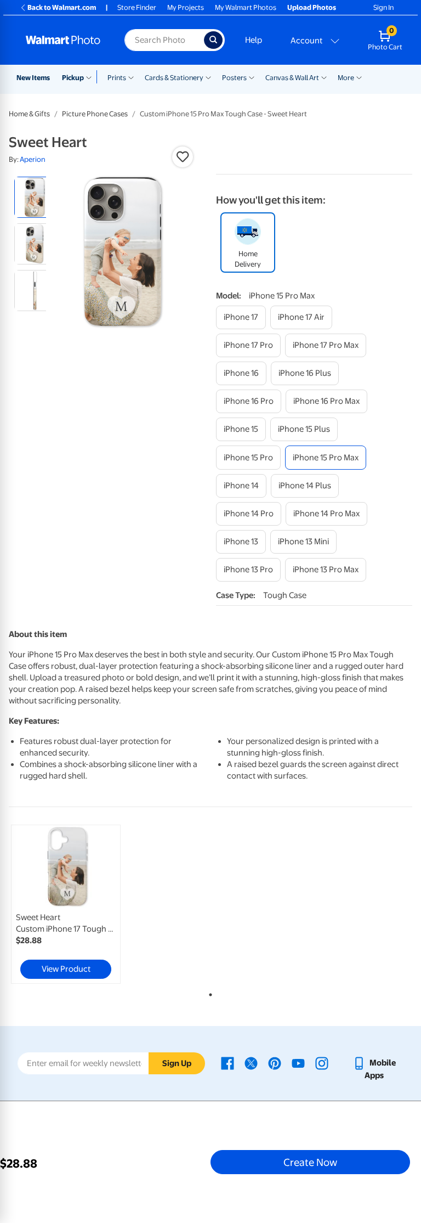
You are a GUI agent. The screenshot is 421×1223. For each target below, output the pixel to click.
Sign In (383, 7)
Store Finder (136, 7)
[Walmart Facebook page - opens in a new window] (227, 1063)
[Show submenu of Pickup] (91, 76)
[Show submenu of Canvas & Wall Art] (324, 76)
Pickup (73, 78)
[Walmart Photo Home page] (63, 40)
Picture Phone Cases (95, 114)
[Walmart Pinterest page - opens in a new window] (274, 1063)
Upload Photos (311, 7)
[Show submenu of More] (359, 76)
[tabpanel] (76, 904)
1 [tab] (208, 992)
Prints (116, 78)
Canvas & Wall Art (292, 78)
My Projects (185, 7)
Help (253, 40)
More (346, 78)
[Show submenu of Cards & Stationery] (208, 76)
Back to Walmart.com (61, 7)
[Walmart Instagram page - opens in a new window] (321, 1063)
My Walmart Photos (245, 7)
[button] (182, 156)
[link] (66, 904)
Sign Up (176, 1063)
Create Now (310, 1162)
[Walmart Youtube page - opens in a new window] (298, 1063)
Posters (234, 78)
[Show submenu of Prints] (131, 76)
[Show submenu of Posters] (251, 76)
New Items (33, 78)
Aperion (32, 159)
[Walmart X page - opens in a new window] (251, 1063)
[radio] (34, 197)
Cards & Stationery (174, 78)
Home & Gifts (29, 114)
